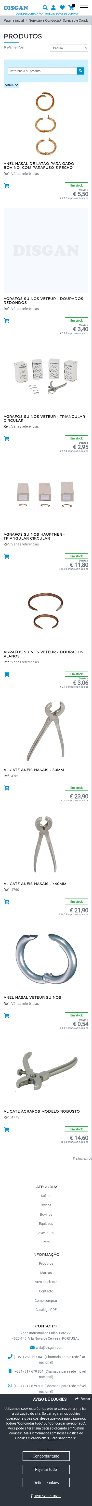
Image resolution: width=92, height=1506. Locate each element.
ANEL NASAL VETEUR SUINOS (32, 997)
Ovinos (46, 1205)
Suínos (46, 1195)
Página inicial (14, 20)
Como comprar (46, 1300)
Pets (46, 1242)
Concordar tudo (46, 1456)
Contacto (46, 1291)
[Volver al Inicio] (16, 4)
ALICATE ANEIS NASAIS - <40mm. (35, 884)
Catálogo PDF (46, 1309)
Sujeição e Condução (45, 20)
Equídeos (46, 1223)
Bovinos (46, 1214)
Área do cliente (46, 1281)
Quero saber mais (46, 1495)
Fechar (85, 1399)
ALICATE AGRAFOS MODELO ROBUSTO (42, 1111)
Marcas (46, 1272)
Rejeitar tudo (46, 1469)
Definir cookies (46, 1482)
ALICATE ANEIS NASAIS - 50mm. (34, 770)
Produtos (46, 1263)
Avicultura (46, 1232)
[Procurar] (87, 11)
